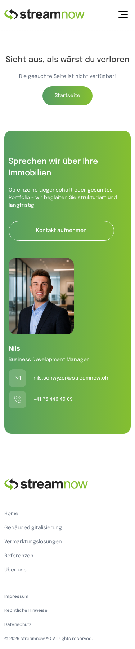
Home (11, 513)
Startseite (67, 95)
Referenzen (18, 555)
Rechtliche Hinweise (26, 611)
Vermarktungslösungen (33, 541)
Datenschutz (17, 625)
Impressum (16, 597)
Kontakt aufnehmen (61, 230)
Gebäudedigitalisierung (33, 527)
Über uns (15, 570)
